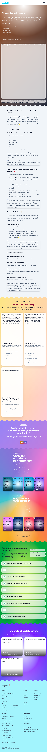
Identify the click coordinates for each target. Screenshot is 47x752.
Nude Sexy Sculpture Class (7, 727)
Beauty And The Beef (28, 727)
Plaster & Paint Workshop (7, 730)
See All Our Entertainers (23, 536)
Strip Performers (27, 721)
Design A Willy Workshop (7, 720)
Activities (4, 713)
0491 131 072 (4, 696)
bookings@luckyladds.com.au (8, 693)
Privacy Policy (15, 705)
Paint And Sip (4, 728)
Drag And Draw (5, 721)
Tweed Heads (37, 695)
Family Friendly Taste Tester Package (31, 729)
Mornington (26, 704)
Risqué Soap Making (6, 739)
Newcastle (26, 695)
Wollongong (26, 697)
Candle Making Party (6, 715)
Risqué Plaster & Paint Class (7, 737)
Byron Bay (36, 697)
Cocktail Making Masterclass (8, 716)
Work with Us (4, 710)
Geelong (25, 702)
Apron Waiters (26, 715)
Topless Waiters (27, 723)
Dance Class (4, 718)
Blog (3, 709)
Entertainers (27, 713)
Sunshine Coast (37, 693)
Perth (35, 699)
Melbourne (26, 700)
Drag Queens (26, 716)
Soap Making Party (6, 740)
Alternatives (4, 707)
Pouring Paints (5, 732)
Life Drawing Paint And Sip (7, 725)
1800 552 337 (4, 690)
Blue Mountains (27, 692)
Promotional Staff (27, 720)
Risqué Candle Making (6, 735)
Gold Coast (36, 692)
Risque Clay (4, 733)
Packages (26, 726)
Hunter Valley (26, 699)
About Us (4, 705)
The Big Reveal (27, 732)
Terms (14, 707)
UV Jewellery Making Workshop (8, 742)
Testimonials (15, 709)
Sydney (25, 690)
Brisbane (36, 690)
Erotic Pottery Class (6, 723)
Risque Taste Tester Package (29, 731)
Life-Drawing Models (28, 718)
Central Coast (26, 693)
